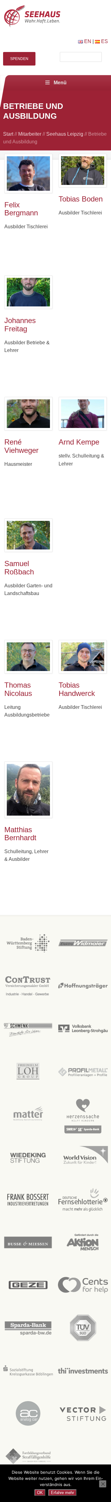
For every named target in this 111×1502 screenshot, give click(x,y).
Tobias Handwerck (77, 689)
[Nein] (102, 1484)
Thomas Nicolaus (18, 689)
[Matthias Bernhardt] (28, 789)
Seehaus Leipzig (64, 134)
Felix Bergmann (21, 209)
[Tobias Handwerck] (83, 656)
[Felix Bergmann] (28, 173)
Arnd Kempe (79, 442)
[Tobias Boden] (83, 170)
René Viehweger (21, 446)
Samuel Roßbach (19, 567)
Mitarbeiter (29, 134)
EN (87, 41)
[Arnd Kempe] (83, 413)
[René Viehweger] (28, 413)
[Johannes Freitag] (28, 292)
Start (8, 134)
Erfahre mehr (62, 1492)
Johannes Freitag (20, 324)
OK (40, 1492)
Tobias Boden (81, 199)
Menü (60, 82)
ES (104, 41)
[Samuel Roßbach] (28, 535)
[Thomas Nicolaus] (28, 656)
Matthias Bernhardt (20, 833)
